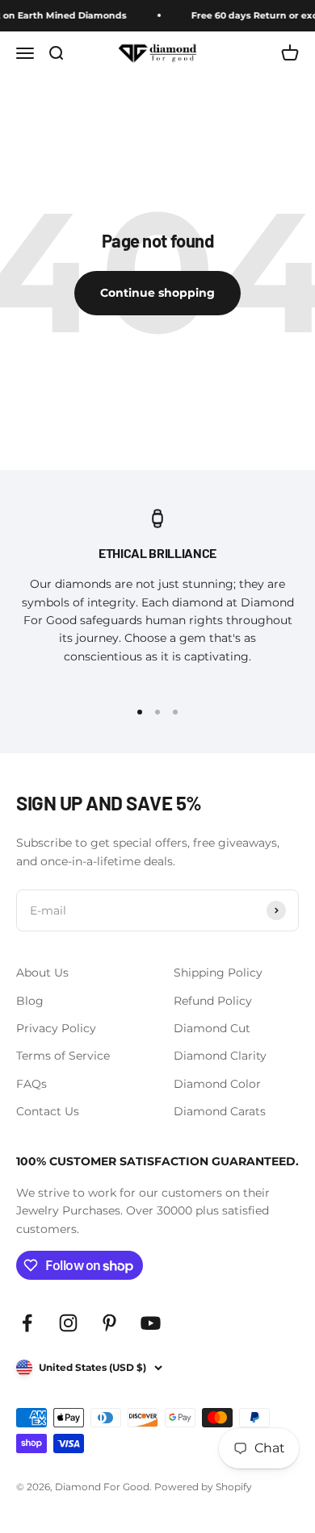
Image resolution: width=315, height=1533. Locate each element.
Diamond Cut (212, 1028)
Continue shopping (157, 292)
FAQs (31, 1084)
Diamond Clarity (220, 1055)
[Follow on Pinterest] (109, 1323)
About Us (42, 972)
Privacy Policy (56, 1028)
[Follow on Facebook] (27, 1323)
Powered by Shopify (203, 1487)
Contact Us (47, 1111)
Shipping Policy (218, 972)
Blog (30, 1001)
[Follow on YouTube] (151, 1323)
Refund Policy (213, 1001)
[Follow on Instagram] (68, 1323)
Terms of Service (63, 1055)
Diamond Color (217, 1084)
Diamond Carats (220, 1111)
